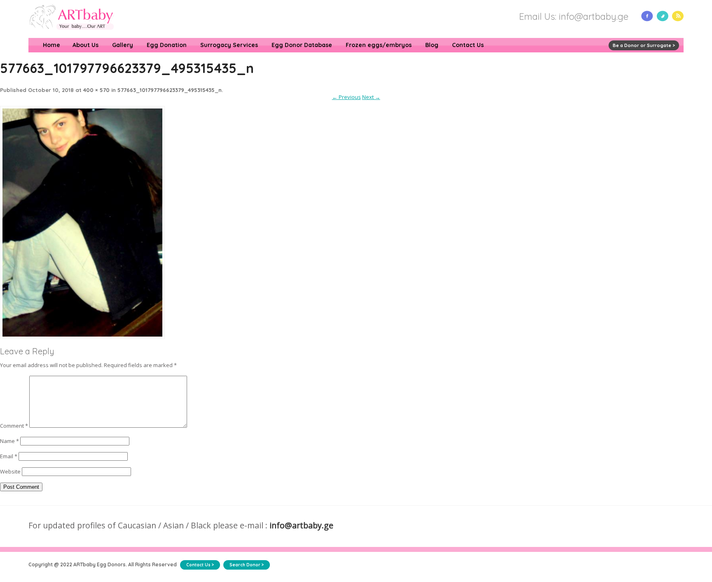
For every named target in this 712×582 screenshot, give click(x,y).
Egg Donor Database (302, 45)
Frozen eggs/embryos (379, 45)
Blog (431, 45)
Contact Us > (200, 565)
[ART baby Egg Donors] (71, 34)
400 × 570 (96, 90)
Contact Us (468, 45)
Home (51, 45)
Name (9, 441)
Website (10, 471)
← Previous (346, 97)
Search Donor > (247, 565)
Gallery (122, 45)
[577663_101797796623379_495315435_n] (82, 342)
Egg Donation (167, 45)
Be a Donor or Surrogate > (644, 45)
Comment (14, 425)
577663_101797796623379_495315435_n (169, 90)
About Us (85, 45)
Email (8, 456)
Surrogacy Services (229, 45)
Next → (371, 97)
